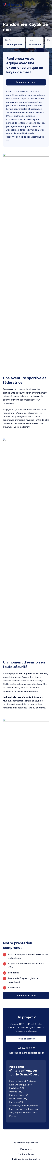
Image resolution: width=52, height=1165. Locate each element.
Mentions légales (26, 1154)
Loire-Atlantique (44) (20, 1084)
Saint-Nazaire (16, 1109)
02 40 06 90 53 (26, 1048)
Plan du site (26, 1149)
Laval (34, 1112)
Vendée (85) (15, 1091)
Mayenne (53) (16, 1102)
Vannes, (34, 1105)
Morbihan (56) (16, 1088)
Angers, (18, 1112)
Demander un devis (26, 82)
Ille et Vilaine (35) (18, 1098)
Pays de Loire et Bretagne (22, 1081)
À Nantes (14, 1105)
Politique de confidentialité (26, 1159)
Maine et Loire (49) (19, 1095)
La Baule (24, 1105)
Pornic (12, 1116)
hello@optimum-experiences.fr (26, 1052)
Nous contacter (26, 1038)
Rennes (27, 1112)
